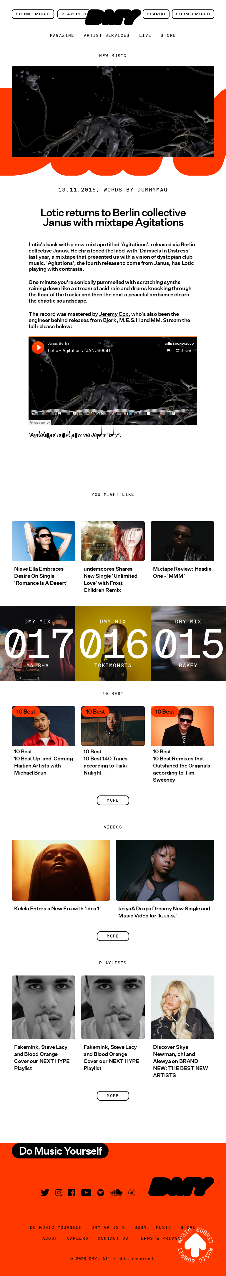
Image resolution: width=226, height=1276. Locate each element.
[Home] (113, 17)
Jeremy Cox (114, 314)
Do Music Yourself (56, 1227)
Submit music (33, 13)
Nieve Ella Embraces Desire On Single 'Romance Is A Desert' (41, 576)
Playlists (74, 13)
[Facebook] (71, 1192)
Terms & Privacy (161, 1238)
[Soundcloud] (116, 1192)
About (50, 1238)
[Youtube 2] (86, 1192)
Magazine (62, 35)
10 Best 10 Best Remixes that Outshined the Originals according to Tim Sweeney (181, 765)
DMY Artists (108, 1227)
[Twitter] (45, 1192)
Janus (60, 250)
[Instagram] (58, 1192)
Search (156, 13)
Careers (78, 1238)
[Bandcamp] (131, 1192)
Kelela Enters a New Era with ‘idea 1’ (57, 908)
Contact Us (113, 1238)
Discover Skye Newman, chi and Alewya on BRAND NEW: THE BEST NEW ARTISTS (180, 1061)
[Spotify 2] (100, 1192)
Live (145, 35)
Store (168, 35)
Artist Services (107, 35)
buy (113, 438)
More (113, 800)
